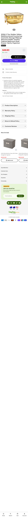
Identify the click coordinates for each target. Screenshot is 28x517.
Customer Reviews (11, 126)
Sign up (20, 195)
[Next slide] (25, 148)
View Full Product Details (7, 96)
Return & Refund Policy (12, 121)
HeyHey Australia (15, 217)
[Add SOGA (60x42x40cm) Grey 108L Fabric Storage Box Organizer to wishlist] (16, 150)
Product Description (11, 105)
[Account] (24, 513)
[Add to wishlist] (24, 50)
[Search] (10, 513)
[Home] (3, 513)
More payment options (14, 63)
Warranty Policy (10, 111)
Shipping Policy (10, 116)
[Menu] (2, 2)
